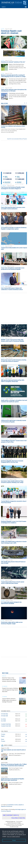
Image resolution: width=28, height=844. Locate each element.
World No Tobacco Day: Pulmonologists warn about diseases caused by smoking (9, 679)
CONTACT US (16, 815)
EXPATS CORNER (8, 745)
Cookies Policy (22, 817)
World (3, 358)
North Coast (5, 205)
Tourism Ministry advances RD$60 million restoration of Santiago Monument (9, 700)
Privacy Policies (14, 817)
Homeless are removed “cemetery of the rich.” (13, 62)
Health (3, 398)
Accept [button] (14, 840)
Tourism (3, 418)
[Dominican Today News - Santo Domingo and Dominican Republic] (14, 3)
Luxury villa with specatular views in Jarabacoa (12, 126)
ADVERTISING (9, 815)
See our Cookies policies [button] (13, 836)
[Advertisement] (14, 15)
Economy (3, 185)
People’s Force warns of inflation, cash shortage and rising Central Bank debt (10, 689)
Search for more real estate (13, 138)
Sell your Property (23, 138)
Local (2, 28)
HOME (4, 815)
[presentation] (24, 103)
